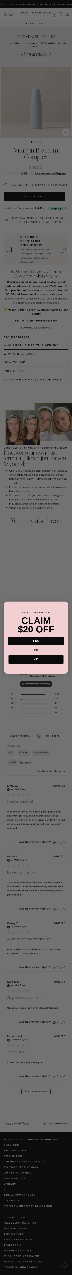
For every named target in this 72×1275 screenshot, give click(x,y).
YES (36, 641)
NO (36, 659)
